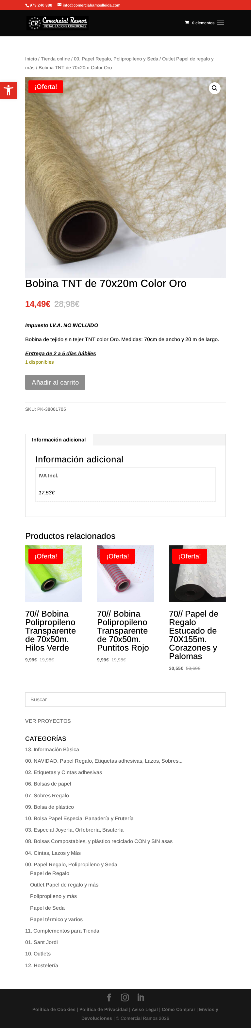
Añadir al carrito (55, 382)
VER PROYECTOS (48, 721)
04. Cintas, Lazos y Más (53, 853)
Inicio (31, 58)
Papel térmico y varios (56, 919)
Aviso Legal (145, 1009)
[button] (8, 90)
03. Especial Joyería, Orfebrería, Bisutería (74, 830)
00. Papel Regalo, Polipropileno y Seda (116, 58)
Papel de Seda (47, 908)
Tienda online (55, 58)
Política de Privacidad (103, 1009)
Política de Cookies (53, 1009)
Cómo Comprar (178, 1009)
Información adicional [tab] (59, 439)
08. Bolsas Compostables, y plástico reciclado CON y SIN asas (99, 841)
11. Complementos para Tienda (62, 931)
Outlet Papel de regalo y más (64, 884)
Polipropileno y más (53, 896)
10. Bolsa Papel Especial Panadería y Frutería (79, 818)
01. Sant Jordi (41, 942)
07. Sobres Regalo (47, 795)
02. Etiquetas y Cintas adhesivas (63, 772)
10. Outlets (38, 953)
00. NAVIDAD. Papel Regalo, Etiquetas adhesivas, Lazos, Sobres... (103, 761)
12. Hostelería (41, 965)
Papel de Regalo (49, 873)
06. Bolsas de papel (48, 784)
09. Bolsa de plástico (49, 807)
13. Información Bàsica (52, 749)
